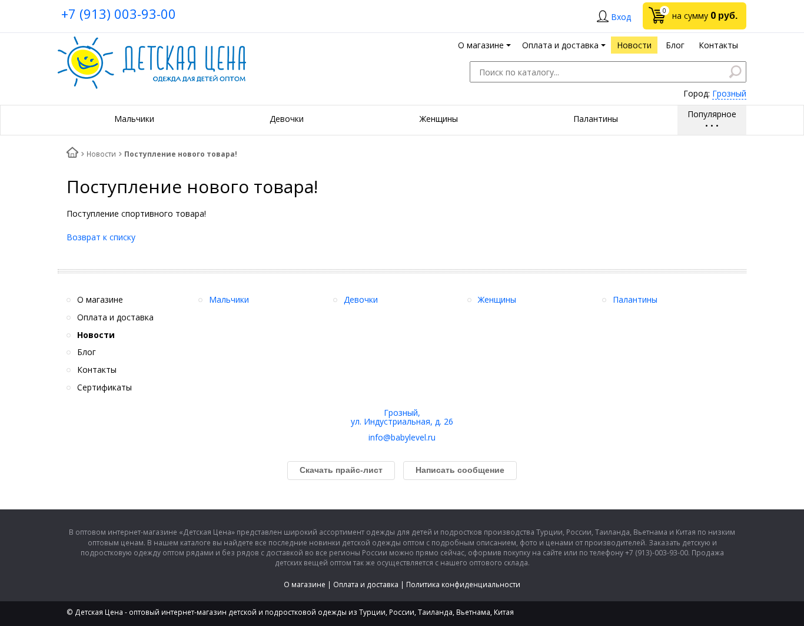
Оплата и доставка (365, 584)
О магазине (304, 584)
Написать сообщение (460, 470)
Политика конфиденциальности (463, 584)
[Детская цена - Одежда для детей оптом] (152, 42)
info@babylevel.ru (402, 437)
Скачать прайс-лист (341, 470)
